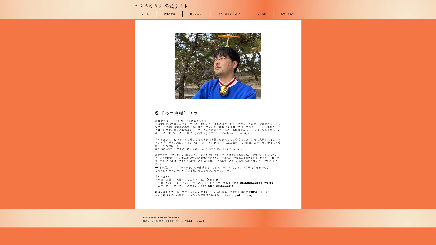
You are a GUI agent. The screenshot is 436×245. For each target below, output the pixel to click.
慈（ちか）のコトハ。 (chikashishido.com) (203, 186)
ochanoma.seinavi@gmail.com (165, 217)
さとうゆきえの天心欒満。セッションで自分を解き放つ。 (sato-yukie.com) (204, 195)
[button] (197, 14)
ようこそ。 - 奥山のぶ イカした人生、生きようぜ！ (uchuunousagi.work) (224, 183)
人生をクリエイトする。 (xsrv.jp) (198, 179)
